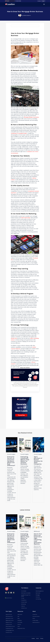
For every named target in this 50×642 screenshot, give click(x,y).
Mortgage (38, 595)
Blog (18, 618)
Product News (35, 620)
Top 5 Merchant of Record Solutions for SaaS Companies (38, 460)
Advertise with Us (36, 622)
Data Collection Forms (10, 626)
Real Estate (38, 593)
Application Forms (9, 618)
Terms (37, 638)
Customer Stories (36, 616)
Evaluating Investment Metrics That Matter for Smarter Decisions (25, 460)
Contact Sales (18, 1)
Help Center (20, 614)
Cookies (33, 638)
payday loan (14, 338)
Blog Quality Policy (21, 628)
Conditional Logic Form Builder (25, 596)
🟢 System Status (8, 597)
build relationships (25, 217)
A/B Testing (23, 604)
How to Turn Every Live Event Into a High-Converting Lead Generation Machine (38, 539)
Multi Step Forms (9, 616)
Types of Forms (9, 614)
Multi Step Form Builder (25, 593)
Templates (20, 620)
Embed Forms (24, 608)
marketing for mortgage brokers (19, 133)
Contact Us (35, 614)
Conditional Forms (9, 628)
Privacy (41, 638)
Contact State (24, 602)
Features (23, 606)
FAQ (18, 616)
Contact (39, 1)
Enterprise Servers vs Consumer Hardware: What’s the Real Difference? (11, 461)
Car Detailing (38, 599)
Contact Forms (9, 624)
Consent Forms (9, 632)
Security (19, 624)
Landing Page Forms (10, 630)
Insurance (38, 597)
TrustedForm (23, 600)
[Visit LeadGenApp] (10, 4)
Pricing (22, 598)
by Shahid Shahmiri (26, 15)
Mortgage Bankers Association (31, 117)
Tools (19, 626)
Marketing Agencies (40, 591)
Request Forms (9, 622)
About (34, 618)
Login (43, 1)
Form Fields (20, 622)
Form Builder (23, 591)
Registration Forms (9, 620)
